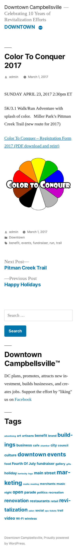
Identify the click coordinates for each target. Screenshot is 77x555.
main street (45, 473)
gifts (68, 464)
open (18, 491)
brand (52, 436)
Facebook (23, 399)
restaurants (40, 501)
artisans (28, 436)
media (26, 484)
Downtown (17, 237)
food (7, 464)
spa (47, 511)
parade (30, 492)
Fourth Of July (24, 463)
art (19, 436)
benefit (14, 243)
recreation (56, 492)
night (8, 492)
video (9, 518)
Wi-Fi (20, 518)
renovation (16, 500)
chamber (45, 445)
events (26, 243)
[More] (40, 27)
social (39, 510)
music (60, 484)
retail (54, 501)
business (24, 445)
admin (13, 77)
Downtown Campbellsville (33, 7)
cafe (36, 445)
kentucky (22, 473)
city (54, 445)
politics (42, 492)
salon (31, 511)
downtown (32, 454)
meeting (34, 484)
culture (10, 455)
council (63, 445)
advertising (10, 436)
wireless (31, 518)
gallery (60, 464)
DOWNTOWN (19, 27)
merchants (47, 484)
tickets (53, 511)
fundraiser (40, 243)
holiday (10, 473)
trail (59, 243)
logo (30, 473)
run (52, 243)
